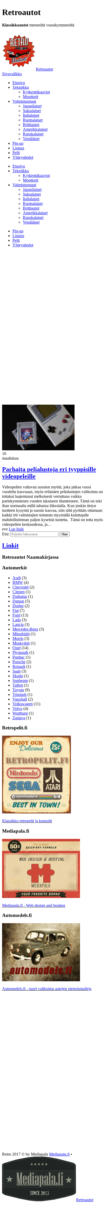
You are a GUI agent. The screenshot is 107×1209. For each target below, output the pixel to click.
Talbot (17, 685)
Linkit (10, 545)
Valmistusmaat (24, 101)
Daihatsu (19, 596)
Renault (18, 666)
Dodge (18, 606)
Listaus (18, 148)
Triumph (19, 694)
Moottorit (30, 96)
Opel (16, 648)
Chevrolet (20, 587)
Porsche (18, 662)
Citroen (18, 592)
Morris (17, 638)
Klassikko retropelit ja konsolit (27, 821)
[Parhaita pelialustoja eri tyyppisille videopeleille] (38, 449)
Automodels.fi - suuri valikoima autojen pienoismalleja (46, 988)
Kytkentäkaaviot (36, 92)
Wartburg (20, 713)
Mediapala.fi (59, 1154)
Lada (16, 620)
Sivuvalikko (12, 74)
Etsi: (5, 534)
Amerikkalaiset (35, 129)
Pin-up (17, 143)
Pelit (16, 152)
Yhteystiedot (22, 157)
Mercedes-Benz (25, 629)
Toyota (18, 690)
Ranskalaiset (33, 134)
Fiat (15, 610)
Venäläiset (31, 138)
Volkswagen (22, 704)
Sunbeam (20, 680)
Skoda (17, 676)
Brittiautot (31, 124)
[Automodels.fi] (41, 980)
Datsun (18, 601)
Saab (16, 671)
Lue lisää (16, 529)
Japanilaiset (32, 106)
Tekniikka (20, 87)
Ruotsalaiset (33, 120)
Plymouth (20, 652)
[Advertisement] (53, 288)
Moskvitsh (21, 643)
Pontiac (18, 657)
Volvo (17, 708)
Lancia (18, 624)
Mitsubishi (21, 634)
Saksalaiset (32, 110)
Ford (16, 615)
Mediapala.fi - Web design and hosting (33, 905)
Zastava (18, 718)
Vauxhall (19, 699)
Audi (16, 578)
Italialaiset (31, 115)
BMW (17, 582)
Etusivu (18, 82)
